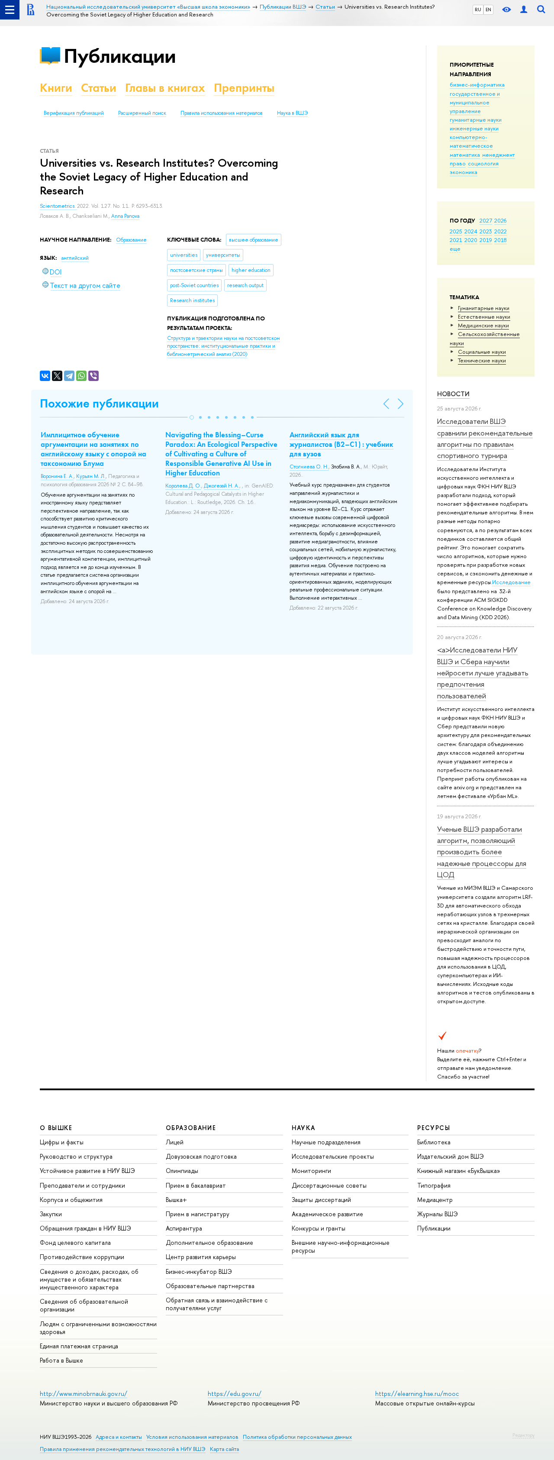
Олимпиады (182, 1170)
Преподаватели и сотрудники (82, 1185)
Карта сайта (224, 1449)
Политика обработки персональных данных (297, 1437)
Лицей (175, 1142)
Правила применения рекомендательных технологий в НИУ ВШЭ (123, 1449)
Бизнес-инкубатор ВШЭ (199, 1271)
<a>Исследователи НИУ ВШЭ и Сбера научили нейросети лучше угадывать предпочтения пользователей (482, 672)
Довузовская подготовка (201, 1156)
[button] (191, 417)
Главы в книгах (165, 87)
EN (488, 9)
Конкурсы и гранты (318, 1228)
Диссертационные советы (329, 1185)
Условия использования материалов (192, 1437)
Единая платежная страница (79, 1346)
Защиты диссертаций (321, 1199)
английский (75, 258)
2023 (486, 231)
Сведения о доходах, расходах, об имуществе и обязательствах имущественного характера (89, 1279)
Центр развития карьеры (201, 1257)
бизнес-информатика (477, 84)
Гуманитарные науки (483, 308)
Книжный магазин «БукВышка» (458, 1170)
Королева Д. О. (183, 485)
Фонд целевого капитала (75, 1242)
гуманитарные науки (476, 119)
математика (465, 154)
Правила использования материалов (221, 113)
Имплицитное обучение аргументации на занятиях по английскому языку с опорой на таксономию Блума (93, 449)
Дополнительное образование (209, 1242)
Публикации (120, 55)
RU (478, 9)
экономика (463, 172)
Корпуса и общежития (71, 1199)
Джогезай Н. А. (221, 485)
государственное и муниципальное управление (475, 102)
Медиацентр (435, 1199)
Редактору (523, 1435)
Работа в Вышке (61, 1360)
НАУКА (304, 1128)
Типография (434, 1185)
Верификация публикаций (74, 113)
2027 (486, 220)
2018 (500, 240)
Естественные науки (484, 316)
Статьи (98, 87)
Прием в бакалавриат (196, 1185)
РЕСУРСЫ (433, 1128)
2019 (486, 240)
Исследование (511, 582)
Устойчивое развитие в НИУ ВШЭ (87, 1170)
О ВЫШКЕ (56, 1128)
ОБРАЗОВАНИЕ (191, 1128)
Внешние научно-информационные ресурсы (341, 1246)
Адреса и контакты (119, 1437)
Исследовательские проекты (333, 1156)
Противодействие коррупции (82, 1257)
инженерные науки (474, 128)
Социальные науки (482, 351)
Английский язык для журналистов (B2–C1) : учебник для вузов (341, 444)
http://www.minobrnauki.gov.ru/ (83, 1393)
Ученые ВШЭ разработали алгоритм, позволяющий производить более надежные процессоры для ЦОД (481, 851)
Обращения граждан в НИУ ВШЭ (85, 1228)
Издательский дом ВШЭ (450, 1156)
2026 (500, 220)
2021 (456, 240)
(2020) (223, 346)
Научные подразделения (326, 1142)
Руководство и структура (76, 1156)
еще (455, 248)
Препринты (244, 87)
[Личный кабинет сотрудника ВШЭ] (523, 9)
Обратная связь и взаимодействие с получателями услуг (216, 1304)
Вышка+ (176, 1199)
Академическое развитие (327, 1214)
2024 (470, 231)
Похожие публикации (99, 403)
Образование (131, 239)
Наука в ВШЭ (292, 113)
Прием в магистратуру (197, 1214)
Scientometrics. (58, 206)
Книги (56, 87)
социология (483, 163)
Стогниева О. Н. (309, 466)
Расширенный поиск (142, 113)
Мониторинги (311, 1170)
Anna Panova (125, 216)
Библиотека (434, 1142)
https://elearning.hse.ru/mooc (417, 1393)
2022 (500, 231)
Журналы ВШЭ (437, 1214)
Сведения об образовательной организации (84, 1305)
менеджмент (498, 154)
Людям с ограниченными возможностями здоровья (98, 1328)
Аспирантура (184, 1228)
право (458, 163)
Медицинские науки (483, 325)
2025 (456, 231)
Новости (453, 393)
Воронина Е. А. (57, 476)
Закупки (51, 1214)
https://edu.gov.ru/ (234, 1393)
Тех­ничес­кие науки (482, 360)
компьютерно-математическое (471, 141)
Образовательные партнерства (210, 1286)
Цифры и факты (62, 1142)
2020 (470, 240)
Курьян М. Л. (91, 476)
